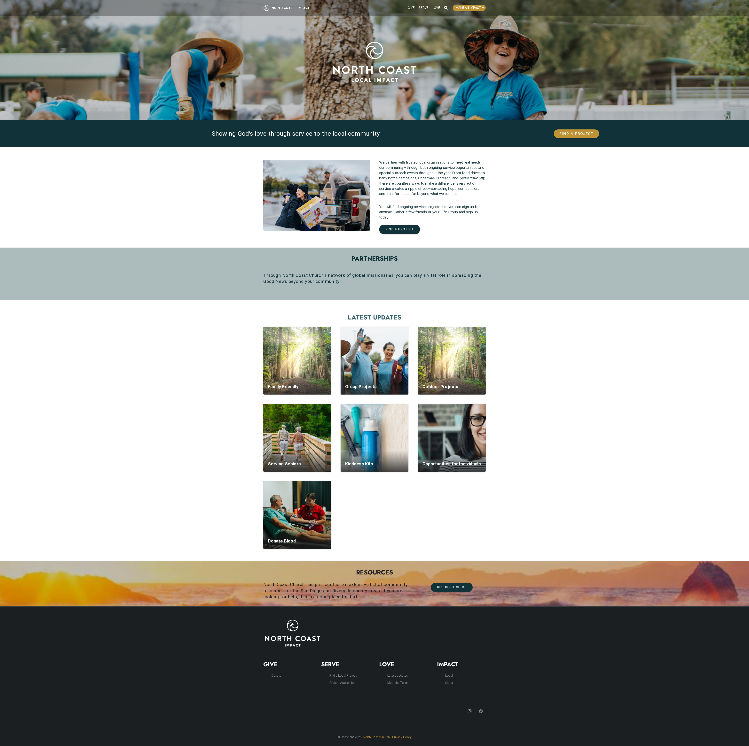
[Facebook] (481, 711)
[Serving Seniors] (297, 438)
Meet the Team (397, 683)
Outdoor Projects (440, 387)
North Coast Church (376, 737)
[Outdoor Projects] (452, 361)
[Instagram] (469, 711)
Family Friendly (283, 387)
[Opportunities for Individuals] (452, 438)
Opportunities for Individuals (451, 464)
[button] (446, 8)
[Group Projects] (374, 361)
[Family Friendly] (297, 361)
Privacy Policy (402, 737)
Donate (276, 675)
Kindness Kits (359, 464)
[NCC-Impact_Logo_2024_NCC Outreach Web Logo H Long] (289, 7)
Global (449, 683)
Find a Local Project (343, 675)
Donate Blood (282, 541)
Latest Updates (397, 675)
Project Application (342, 683)
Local (449, 675)
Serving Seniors (284, 464)
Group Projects (361, 387)
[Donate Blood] (297, 515)
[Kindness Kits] (374, 438)
